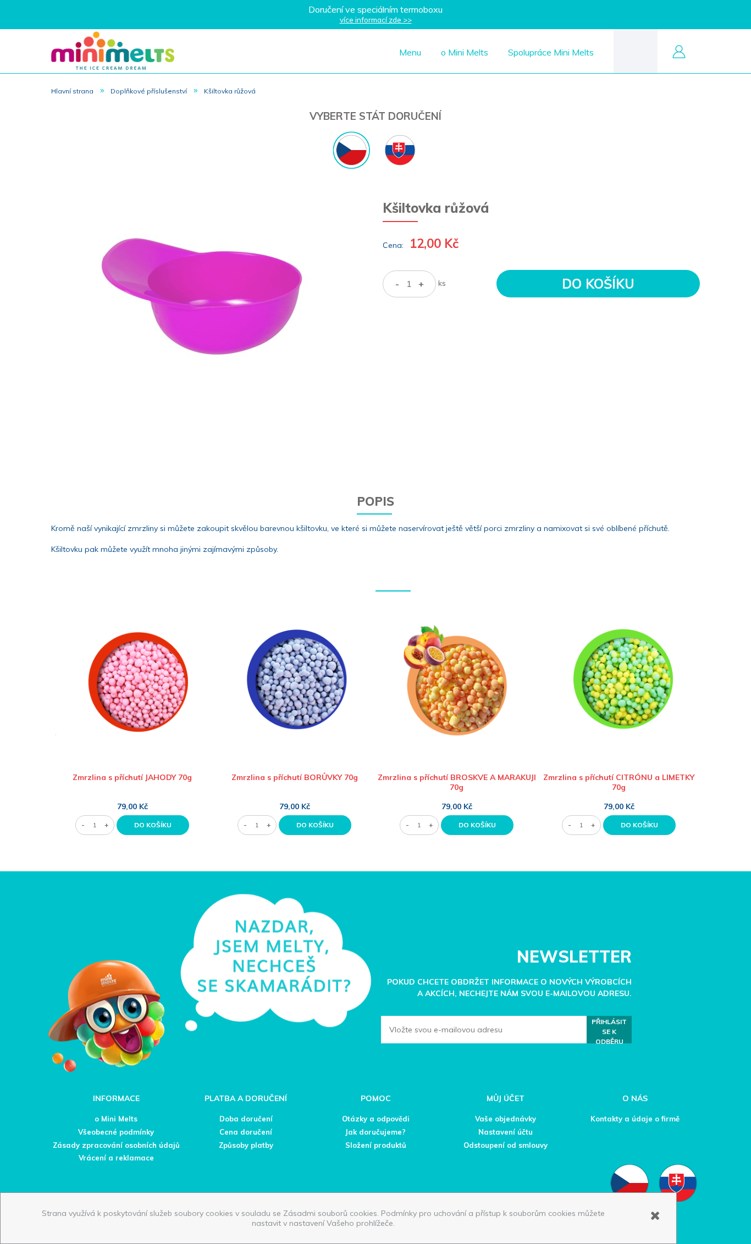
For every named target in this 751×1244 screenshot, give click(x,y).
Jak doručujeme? (375, 1131)
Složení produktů (375, 1145)
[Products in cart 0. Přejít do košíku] (636, 50)
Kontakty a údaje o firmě (635, 1118)
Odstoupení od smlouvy (505, 1145)
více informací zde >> (376, 19)
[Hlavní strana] (112, 50)
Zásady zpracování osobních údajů (116, 1145)
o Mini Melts (116, 1118)
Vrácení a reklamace (116, 1157)
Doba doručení (246, 1118)
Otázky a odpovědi (376, 1118)
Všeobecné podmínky (116, 1131)
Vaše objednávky (505, 1118)
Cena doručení (245, 1131)
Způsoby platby (246, 1145)
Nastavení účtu (505, 1131)
